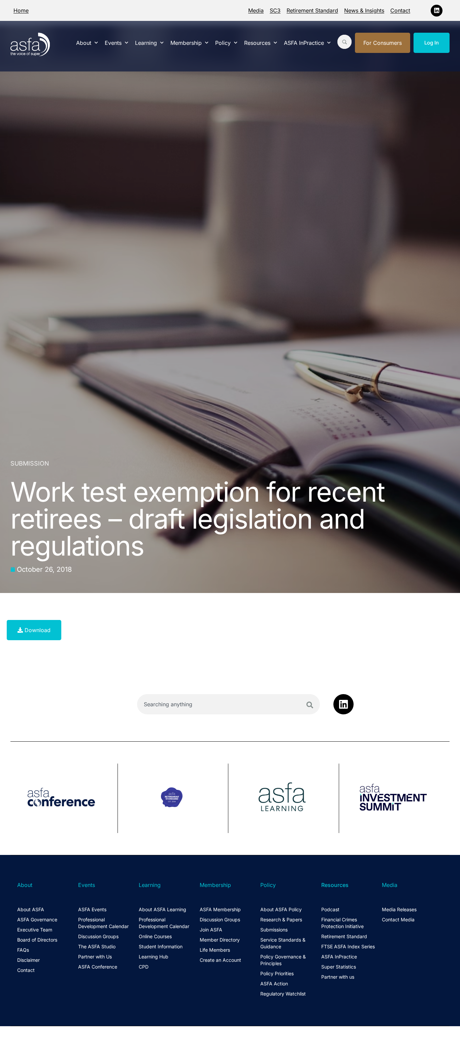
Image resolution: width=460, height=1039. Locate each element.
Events (113, 42)
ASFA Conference (97, 967)
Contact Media (398, 919)
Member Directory (220, 940)
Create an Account (220, 960)
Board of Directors (37, 940)
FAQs (23, 950)
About (83, 42)
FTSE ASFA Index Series (348, 946)
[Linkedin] (436, 11)
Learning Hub (153, 956)
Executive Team (34, 929)
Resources (257, 42)
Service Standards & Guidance (282, 943)
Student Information (161, 946)
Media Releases (399, 909)
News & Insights (364, 10)
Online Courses (155, 936)
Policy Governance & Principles (283, 960)
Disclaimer (28, 960)
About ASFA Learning (162, 909)
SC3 (275, 10)
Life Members (215, 950)
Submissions (274, 929)
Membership (186, 42)
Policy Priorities (277, 973)
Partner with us (337, 977)
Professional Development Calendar (103, 923)
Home (21, 10)
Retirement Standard (312, 10)
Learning (146, 42)
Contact (400, 10)
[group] (64, 798)
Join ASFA (211, 929)
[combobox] (228, 704)
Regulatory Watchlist (283, 994)
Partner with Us (95, 956)
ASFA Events (92, 909)
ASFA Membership (220, 909)
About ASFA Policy (281, 909)
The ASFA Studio (97, 946)
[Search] (309, 705)
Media (256, 10)
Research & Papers (281, 919)
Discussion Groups (98, 936)
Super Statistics (338, 967)
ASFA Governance (37, 919)
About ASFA (30, 909)
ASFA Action (274, 983)
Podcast (330, 909)
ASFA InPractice (304, 42)
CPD (144, 967)
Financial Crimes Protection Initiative (342, 923)
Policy (223, 42)
